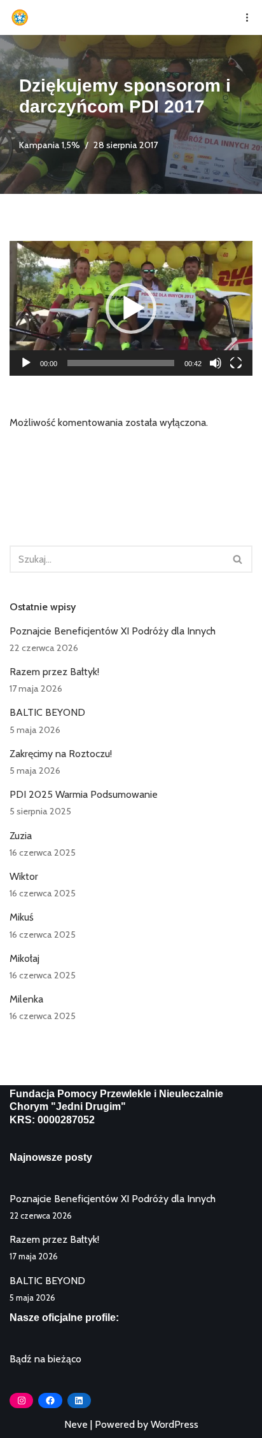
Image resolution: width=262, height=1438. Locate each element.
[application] (131, 308)
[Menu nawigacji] (242, 17)
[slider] (120, 363)
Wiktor (24, 876)
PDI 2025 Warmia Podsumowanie (84, 794)
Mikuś (22, 917)
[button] (131, 308)
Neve (76, 1424)
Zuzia (21, 836)
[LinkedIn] (79, 1400)
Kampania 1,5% (49, 145)
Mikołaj (24, 958)
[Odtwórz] (26, 363)
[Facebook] (50, 1400)
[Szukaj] (238, 559)
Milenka (26, 999)
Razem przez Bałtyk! (54, 672)
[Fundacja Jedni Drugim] (23, 17)
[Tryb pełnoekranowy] (236, 363)
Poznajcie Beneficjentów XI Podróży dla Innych (113, 631)
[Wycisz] (215, 363)
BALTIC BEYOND (47, 712)
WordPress (174, 1424)
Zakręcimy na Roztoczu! (61, 754)
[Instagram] (21, 1400)
